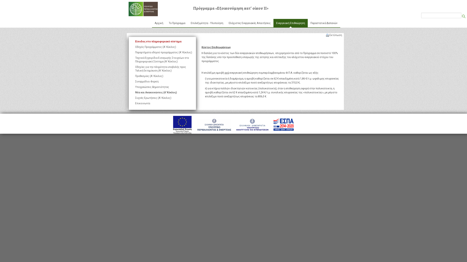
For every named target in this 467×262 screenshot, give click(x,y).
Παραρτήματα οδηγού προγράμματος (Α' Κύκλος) (163, 52)
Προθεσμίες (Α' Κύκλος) (149, 76)
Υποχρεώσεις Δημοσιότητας (152, 87)
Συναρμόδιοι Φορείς (147, 81)
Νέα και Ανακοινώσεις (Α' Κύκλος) (156, 92)
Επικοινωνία (142, 103)
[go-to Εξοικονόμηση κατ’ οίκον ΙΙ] (143, 9)
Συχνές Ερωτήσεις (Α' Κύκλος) (153, 97)
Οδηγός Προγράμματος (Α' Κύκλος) (155, 46)
